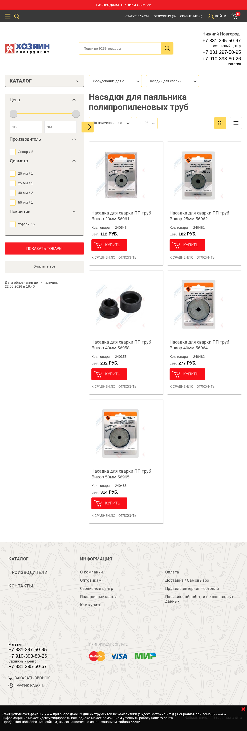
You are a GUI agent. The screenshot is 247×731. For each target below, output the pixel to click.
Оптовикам (91, 580)
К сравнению (103, 257)
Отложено (165, 16)
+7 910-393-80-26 (221, 58)
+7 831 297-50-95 (222, 52)
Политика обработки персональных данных (199, 599)
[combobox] (115, 81)
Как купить (91, 605)
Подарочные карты (98, 597)
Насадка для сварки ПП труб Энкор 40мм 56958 (121, 345)
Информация (96, 559)
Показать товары (44, 249)
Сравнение (191, 16)
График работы (30, 685)
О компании (91, 572)
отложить (127, 257)
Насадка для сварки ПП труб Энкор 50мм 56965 (121, 474)
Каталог (18, 559)
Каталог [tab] (21, 80)
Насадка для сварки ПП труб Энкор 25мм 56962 (199, 216)
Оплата (172, 572)
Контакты (20, 586)
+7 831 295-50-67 (221, 40)
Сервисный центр (96, 588)
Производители (28, 572)
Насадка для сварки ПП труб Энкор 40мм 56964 (199, 345)
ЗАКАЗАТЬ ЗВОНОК (32, 678)
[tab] (44, 100)
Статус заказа (137, 16)
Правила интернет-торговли (192, 588)
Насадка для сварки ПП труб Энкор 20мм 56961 (121, 216)
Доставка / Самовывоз (187, 580)
